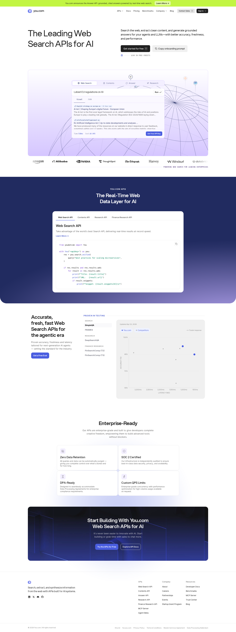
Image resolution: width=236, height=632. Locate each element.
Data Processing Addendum (197, 628)
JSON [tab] (90, 99)
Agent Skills (143, 613)
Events (165, 600)
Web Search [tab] (86, 83)
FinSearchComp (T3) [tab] (95, 355)
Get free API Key (154, 134)
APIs (119, 11)
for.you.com (126, 628)
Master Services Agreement (174, 628)
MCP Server (143, 609)
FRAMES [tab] (89, 330)
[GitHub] (42, 597)
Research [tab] (154, 83)
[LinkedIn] (29, 597)
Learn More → (162, 3)
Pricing (136, 11)
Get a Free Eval (40, 355)
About (164, 587)
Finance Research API (147, 604)
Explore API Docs (131, 547)
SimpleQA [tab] (89, 325)
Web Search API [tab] (65, 217)
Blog (172, 11)
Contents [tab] (110, 83)
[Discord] (38, 597)
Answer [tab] (132, 83)
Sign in (200, 11)
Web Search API (145, 587)
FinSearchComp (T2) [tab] (95, 350)
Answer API (143, 596)
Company (160, 11)
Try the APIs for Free (106, 547)
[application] (160, 365)
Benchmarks (147, 11)
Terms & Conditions (154, 628)
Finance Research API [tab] (122, 217)
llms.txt (117, 628)
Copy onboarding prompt (171, 48)
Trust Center (191, 600)
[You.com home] (36, 11)
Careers (165, 591)
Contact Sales (186, 11)
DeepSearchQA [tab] (92, 340)
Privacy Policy (138, 628)
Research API (144, 600)
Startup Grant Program (172, 604)
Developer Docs (193, 587)
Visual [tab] (79, 99)
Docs (128, 11)
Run (157, 92)
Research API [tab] (101, 217)
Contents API (144, 591)
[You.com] (52, 582)
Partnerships (167, 596)
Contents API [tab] (84, 217)
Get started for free (134, 48)
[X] (33, 597)
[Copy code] (176, 244)
